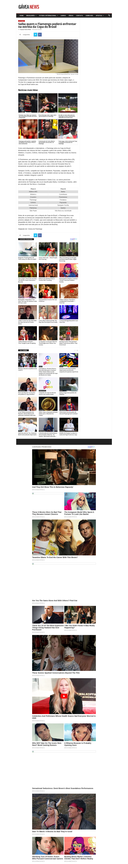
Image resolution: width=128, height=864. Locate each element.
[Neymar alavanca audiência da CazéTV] (27, 360)
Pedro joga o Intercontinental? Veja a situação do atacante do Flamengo (68, 142)
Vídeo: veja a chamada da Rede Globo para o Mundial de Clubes (48, 413)
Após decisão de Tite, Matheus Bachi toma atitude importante (27, 434)
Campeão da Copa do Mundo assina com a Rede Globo (47, 393)
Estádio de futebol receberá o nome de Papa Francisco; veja (68, 434)
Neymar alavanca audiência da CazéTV (27, 369)
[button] (109, 15)
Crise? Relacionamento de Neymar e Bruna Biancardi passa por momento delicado (27, 413)
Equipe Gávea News (25, 29)
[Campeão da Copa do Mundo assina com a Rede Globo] (48, 384)
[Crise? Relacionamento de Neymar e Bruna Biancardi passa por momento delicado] (27, 404)
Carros (63, 15)
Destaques (21, 21)
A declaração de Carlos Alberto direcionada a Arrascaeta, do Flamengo (47, 142)
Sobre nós (89, 15)
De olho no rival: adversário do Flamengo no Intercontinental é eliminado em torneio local (67, 116)
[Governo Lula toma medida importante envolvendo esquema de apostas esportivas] (68, 360)
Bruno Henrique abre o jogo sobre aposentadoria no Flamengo (47, 115)
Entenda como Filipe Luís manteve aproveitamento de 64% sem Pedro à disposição (28, 116)
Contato (79, 15)
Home (22, 15)
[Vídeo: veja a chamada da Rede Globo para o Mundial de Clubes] (48, 404)
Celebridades (22, 390)
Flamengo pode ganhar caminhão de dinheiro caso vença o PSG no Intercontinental (27, 142)
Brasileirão (30, 15)
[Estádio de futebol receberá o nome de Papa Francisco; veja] (68, 425)
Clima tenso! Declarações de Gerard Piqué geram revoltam (68, 413)
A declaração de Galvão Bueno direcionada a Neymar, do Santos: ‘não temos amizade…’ (48, 434)
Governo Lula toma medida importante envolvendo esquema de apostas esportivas (68, 370)
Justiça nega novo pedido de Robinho (67, 393)
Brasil (20, 366)
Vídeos (71, 15)
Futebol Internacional (47, 15)
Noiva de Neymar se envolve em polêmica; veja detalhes (26, 393)
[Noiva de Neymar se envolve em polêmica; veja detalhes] (27, 384)
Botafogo (41, 410)
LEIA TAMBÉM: (23, 350)
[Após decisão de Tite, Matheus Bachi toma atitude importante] (27, 425)
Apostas (99, 15)
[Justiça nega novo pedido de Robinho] (68, 384)
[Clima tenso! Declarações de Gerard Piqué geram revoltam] (68, 404)
